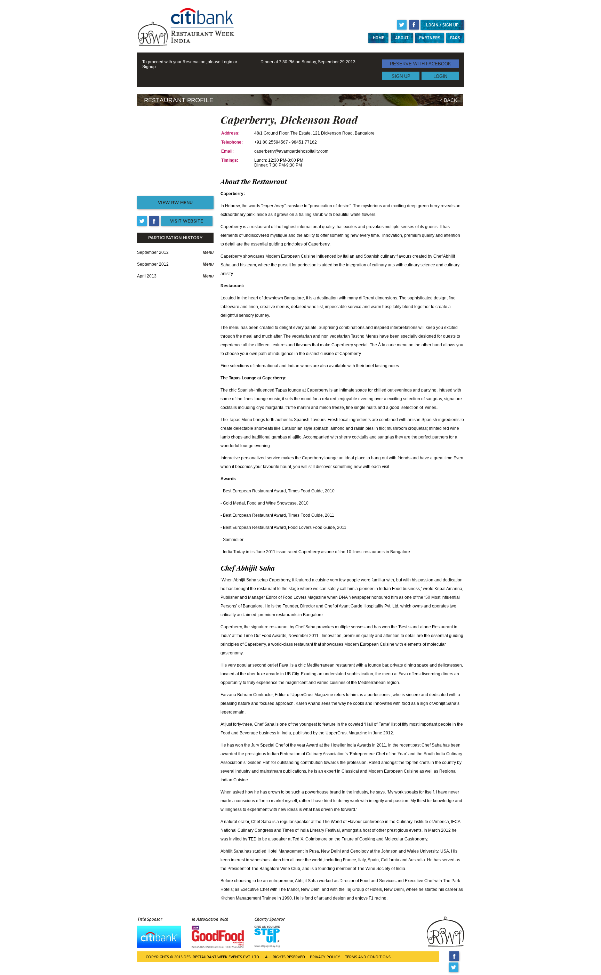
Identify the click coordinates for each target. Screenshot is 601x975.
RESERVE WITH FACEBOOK (420, 63)
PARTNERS (429, 37)
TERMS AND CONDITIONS (368, 956)
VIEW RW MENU (175, 203)
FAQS (455, 37)
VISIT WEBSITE (186, 221)
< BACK (448, 100)
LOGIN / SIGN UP (442, 24)
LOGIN (440, 76)
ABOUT (402, 37)
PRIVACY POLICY (325, 956)
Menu (208, 252)
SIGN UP (401, 76)
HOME (378, 37)
